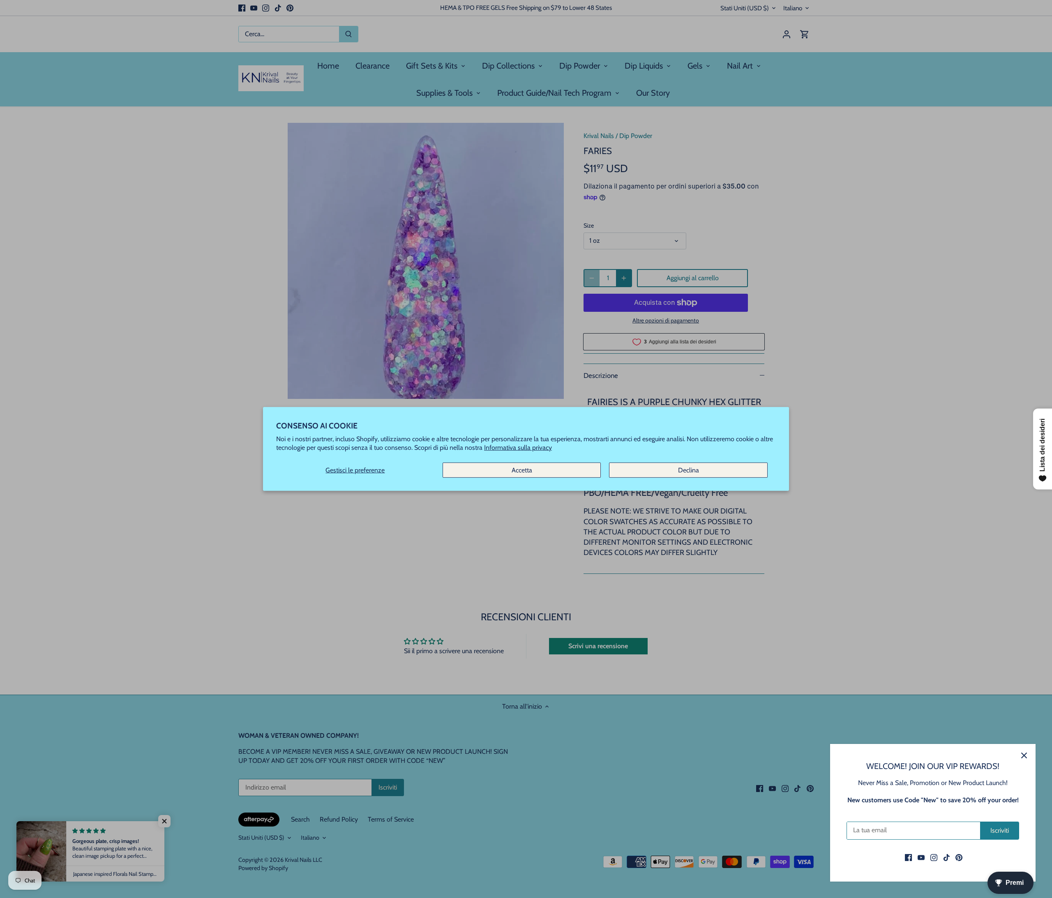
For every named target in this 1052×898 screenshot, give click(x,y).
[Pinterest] (958, 857)
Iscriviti (999, 830)
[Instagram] (933, 857)
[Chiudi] (1024, 755)
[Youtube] (921, 857)
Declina (688, 470)
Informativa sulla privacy (518, 447)
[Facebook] (908, 857)
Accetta (522, 470)
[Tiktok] (946, 857)
